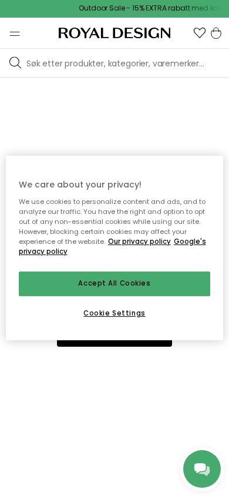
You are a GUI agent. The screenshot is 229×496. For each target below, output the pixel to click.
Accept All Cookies (114, 283)
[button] (200, 33)
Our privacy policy (139, 241)
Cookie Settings (114, 313)
